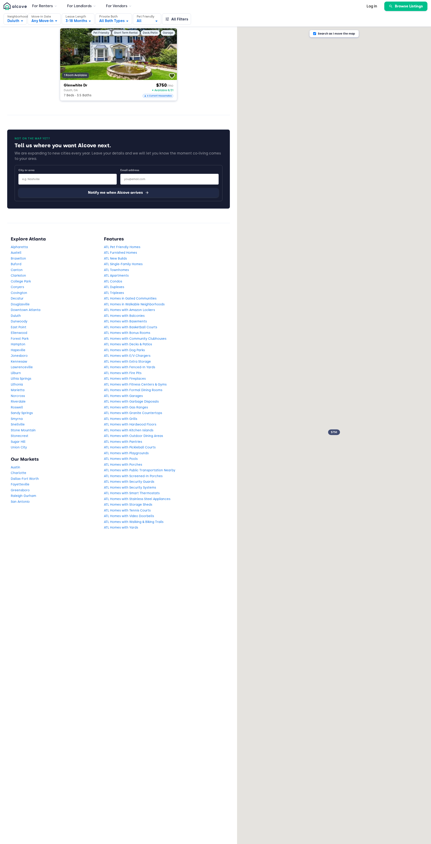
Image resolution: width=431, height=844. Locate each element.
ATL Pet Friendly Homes (122, 247)
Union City (19, 447)
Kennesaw (19, 362)
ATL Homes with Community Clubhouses (135, 339)
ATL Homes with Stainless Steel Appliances (137, 499)
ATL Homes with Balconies (124, 316)
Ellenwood (19, 333)
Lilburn (16, 373)
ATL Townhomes (116, 270)
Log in (372, 6)
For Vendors (116, 6)
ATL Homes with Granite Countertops (133, 413)
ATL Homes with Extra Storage (127, 362)
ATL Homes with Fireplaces (125, 379)
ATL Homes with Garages (123, 396)
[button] (15, 19)
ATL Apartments (116, 276)
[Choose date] (44, 19)
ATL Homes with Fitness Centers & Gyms (135, 384)
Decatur (17, 298)
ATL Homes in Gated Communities (130, 298)
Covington (19, 293)
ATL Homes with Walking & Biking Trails (133, 522)
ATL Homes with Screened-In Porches (133, 476)
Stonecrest (19, 436)
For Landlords (79, 6)
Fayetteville (20, 484)
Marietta (17, 390)
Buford (16, 264)
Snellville (18, 424)
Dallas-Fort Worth (25, 479)
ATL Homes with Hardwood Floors (130, 424)
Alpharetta (19, 247)
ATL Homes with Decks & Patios (128, 344)
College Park (21, 281)
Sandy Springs (22, 413)
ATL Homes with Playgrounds (126, 453)
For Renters (42, 6)
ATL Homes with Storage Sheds (128, 505)
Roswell (17, 407)
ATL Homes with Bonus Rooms (127, 333)
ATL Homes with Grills (120, 419)
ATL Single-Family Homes (123, 264)
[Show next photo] (169, 53)
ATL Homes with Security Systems (130, 487)
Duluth (16, 316)
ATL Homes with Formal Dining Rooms (133, 390)
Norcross (18, 396)
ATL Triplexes (114, 293)
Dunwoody (19, 321)
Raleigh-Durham (23, 496)
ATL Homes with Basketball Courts (130, 327)
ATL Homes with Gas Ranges (126, 407)
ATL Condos (113, 281)
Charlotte (18, 473)
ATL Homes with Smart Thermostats (132, 493)
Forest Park (20, 339)
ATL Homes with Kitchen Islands (128, 430)
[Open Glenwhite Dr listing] (118, 54)
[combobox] (78, 20)
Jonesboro (19, 356)
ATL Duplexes (114, 287)
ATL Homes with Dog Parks (124, 350)
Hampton (18, 344)
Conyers (17, 287)
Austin (15, 467)
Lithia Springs (21, 379)
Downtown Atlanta (25, 310)
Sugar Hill (18, 442)
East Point (18, 327)
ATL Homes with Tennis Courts (127, 510)
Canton (17, 270)
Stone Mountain (23, 430)
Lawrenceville (22, 367)
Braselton (18, 258)
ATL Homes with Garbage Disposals (131, 401)
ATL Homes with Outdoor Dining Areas (133, 436)
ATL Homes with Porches (123, 465)
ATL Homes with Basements (125, 321)
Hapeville (18, 350)
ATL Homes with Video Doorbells (129, 516)
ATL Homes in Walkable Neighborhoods (134, 304)
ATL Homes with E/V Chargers (127, 356)
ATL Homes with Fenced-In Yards (129, 367)
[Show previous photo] (68, 53)
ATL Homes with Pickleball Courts (130, 447)
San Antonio (20, 502)
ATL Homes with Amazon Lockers (129, 310)
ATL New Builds (115, 258)
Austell (16, 253)
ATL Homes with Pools (121, 459)
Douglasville (20, 304)
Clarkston (18, 276)
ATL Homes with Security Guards (129, 482)
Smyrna (17, 419)
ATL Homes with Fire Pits (122, 373)
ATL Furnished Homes (120, 253)
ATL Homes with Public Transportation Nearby (139, 470)
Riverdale (18, 401)
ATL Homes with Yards (121, 527)
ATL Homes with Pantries (123, 442)
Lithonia (17, 384)
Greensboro (20, 490)
